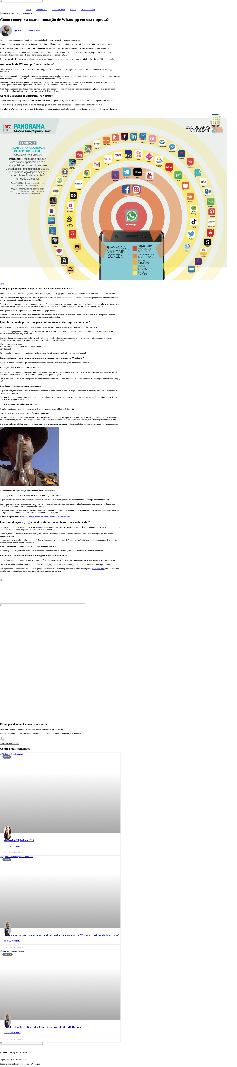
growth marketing (97, 569)
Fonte (2, 284)
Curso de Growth (58, 10)
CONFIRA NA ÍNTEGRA (12, 846)
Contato (73, 10)
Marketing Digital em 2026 (19, 840)
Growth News (41, 10)
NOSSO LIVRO (88, 10)
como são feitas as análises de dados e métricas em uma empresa (45, 517)
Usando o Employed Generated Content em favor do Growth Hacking (43, 1026)
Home (28, 10)
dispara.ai (39, 527)
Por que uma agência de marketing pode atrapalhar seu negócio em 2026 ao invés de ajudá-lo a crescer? (62, 935)
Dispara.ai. (93, 327)
